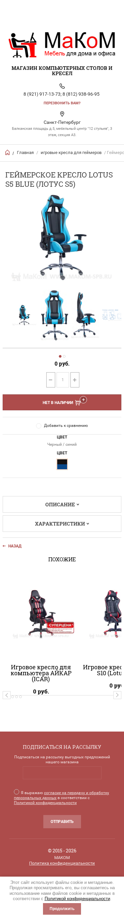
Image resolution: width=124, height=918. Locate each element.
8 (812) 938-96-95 (81, 94)
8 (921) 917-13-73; (42, 94)
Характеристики (60, 523)
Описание (60, 504)
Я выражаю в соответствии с (61, 797)
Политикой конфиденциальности (77, 898)
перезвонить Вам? (62, 103)
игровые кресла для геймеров (71, 152)
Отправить (62, 821)
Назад (14, 546)
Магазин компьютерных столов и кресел (62, 70)
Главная (25, 152)
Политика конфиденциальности (62, 863)
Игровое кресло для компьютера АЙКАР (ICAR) (41, 673)
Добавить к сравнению (66, 425)
